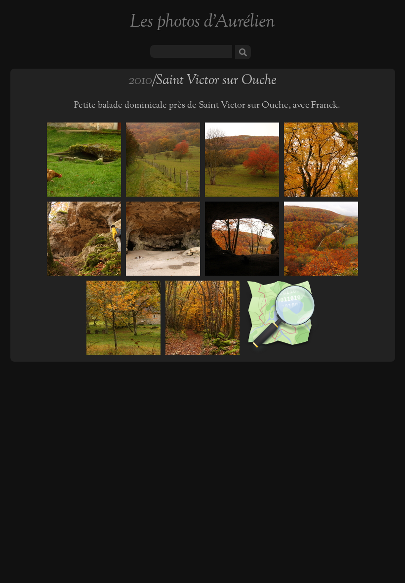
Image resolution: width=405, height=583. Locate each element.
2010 (140, 80)
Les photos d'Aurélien (202, 22)
